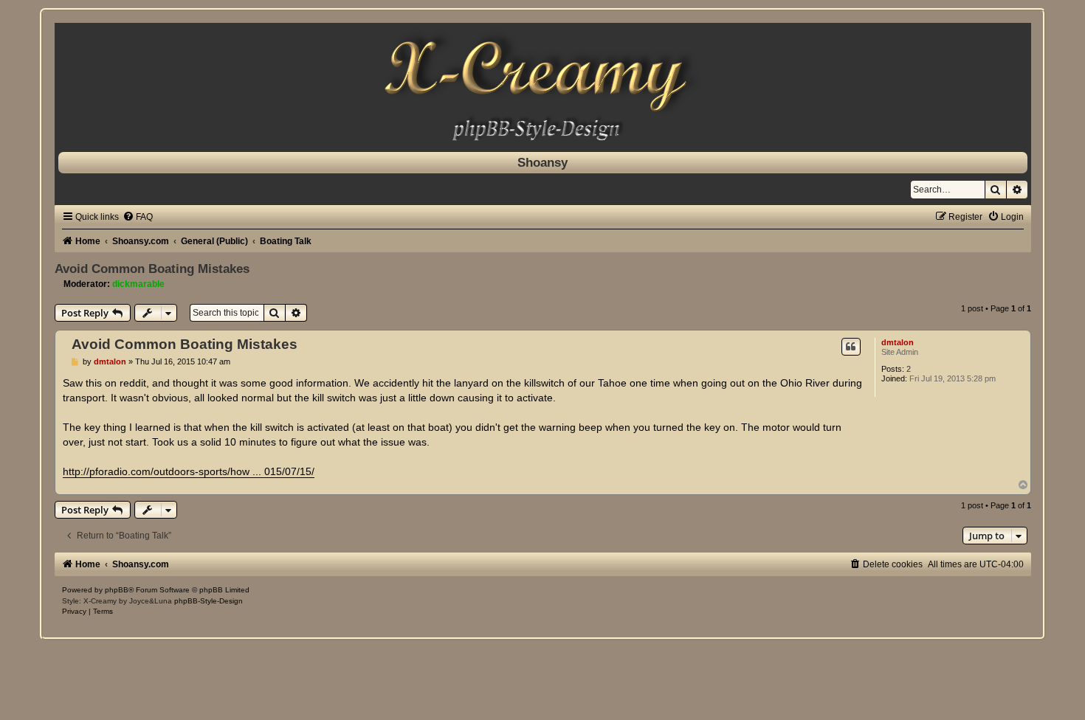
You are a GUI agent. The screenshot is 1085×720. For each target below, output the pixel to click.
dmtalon (897, 342)
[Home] (542, 84)
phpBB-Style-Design (208, 601)
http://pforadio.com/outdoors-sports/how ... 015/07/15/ (188, 471)
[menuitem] (138, 217)
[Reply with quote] (851, 347)
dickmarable (138, 284)
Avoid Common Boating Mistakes (152, 268)
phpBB (116, 590)
